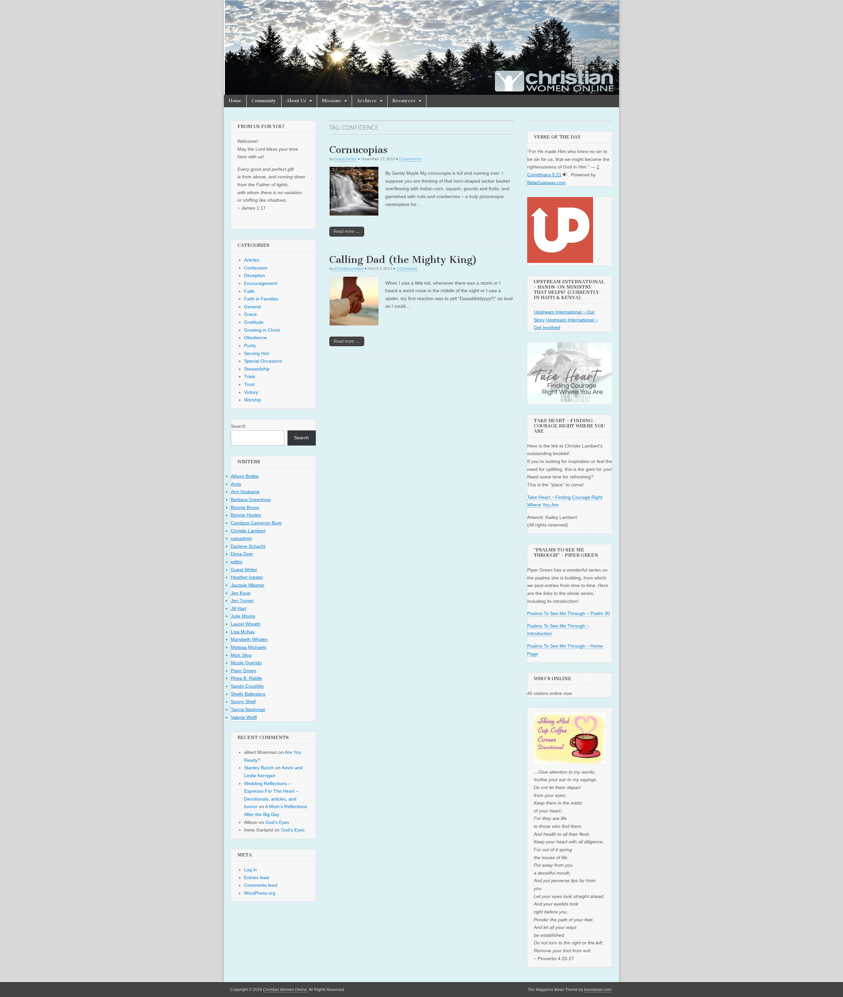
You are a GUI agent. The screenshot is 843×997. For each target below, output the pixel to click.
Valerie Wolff (244, 717)
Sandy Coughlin (247, 686)
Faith (249, 291)
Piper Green (243, 670)
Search (238, 426)
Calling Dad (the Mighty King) (403, 260)
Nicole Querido (246, 662)
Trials (249, 376)
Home (235, 101)
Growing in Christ (262, 330)
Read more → (347, 231)
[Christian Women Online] (421, 47)
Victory (251, 392)
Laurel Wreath (245, 623)
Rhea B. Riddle (246, 678)
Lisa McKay (243, 631)
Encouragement (260, 283)
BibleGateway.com (546, 182)
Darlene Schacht (248, 546)
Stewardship (257, 368)
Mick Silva (241, 655)
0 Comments (410, 158)
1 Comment (406, 268)
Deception (254, 275)
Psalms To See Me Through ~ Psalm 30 (568, 613)
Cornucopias (358, 150)
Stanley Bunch (259, 767)
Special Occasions (263, 361)
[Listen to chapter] (565, 174)
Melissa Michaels (248, 647)
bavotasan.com (598, 989)
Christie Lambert (349, 268)
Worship (252, 399)
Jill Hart (238, 608)
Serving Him (256, 353)
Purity (250, 345)
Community (264, 101)
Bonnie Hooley (246, 515)
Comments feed (260, 885)
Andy (236, 484)
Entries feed (256, 877)
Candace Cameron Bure (256, 522)
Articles (251, 260)
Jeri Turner (242, 600)
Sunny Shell (243, 701)
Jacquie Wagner (247, 585)
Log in (250, 869)
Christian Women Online (285, 989)
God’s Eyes (277, 822)
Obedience (255, 337)
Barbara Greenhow (251, 499)
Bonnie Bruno (245, 507)
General (252, 306)
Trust (249, 384)
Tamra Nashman (248, 709)
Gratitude (253, 322)
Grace (250, 314)
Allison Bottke (245, 476)
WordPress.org (259, 893)
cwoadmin (241, 538)
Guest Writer (345, 158)
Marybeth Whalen (249, 639)
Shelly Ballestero (248, 694)
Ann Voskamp (245, 491)
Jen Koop (241, 593)
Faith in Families (261, 298)
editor (237, 561)
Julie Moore (243, 616)
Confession (255, 267)
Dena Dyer (242, 553)
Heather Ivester (247, 577)
